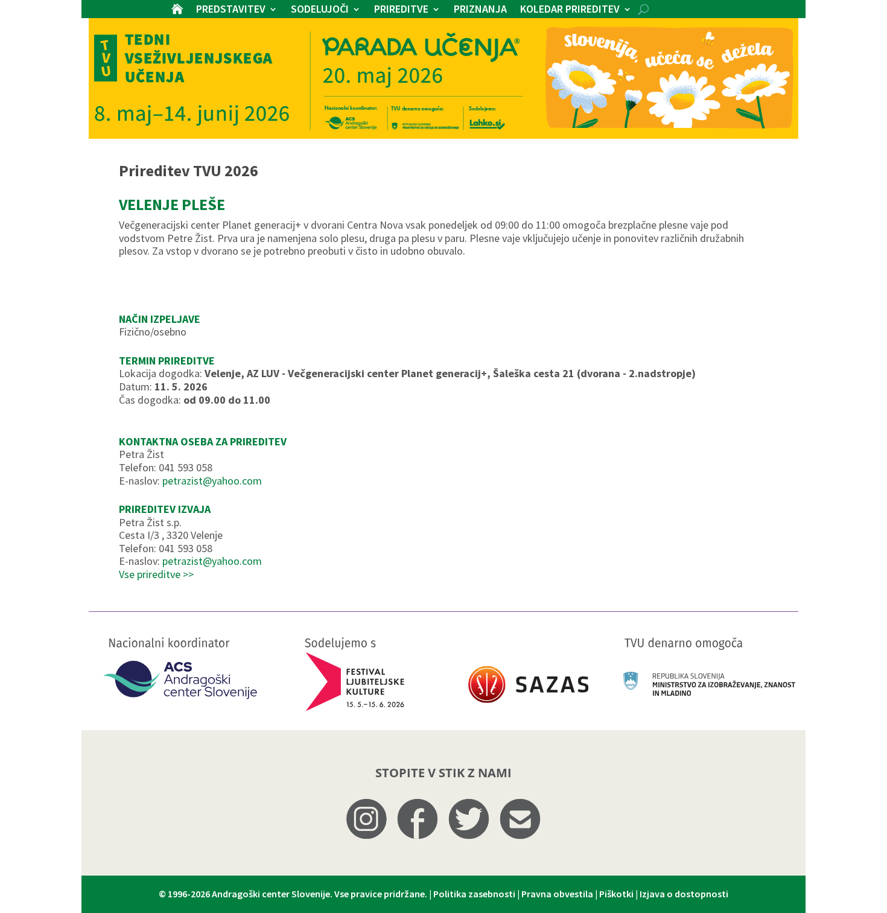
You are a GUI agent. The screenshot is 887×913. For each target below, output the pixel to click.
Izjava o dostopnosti (684, 894)
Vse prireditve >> (156, 574)
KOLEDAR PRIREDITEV (570, 10)
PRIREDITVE (401, 10)
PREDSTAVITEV (230, 10)
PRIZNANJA (480, 10)
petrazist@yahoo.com (212, 481)
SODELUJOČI (320, 10)
